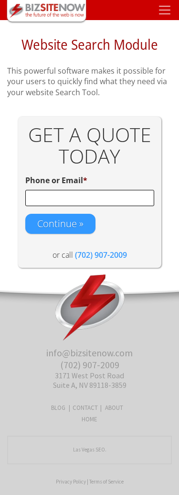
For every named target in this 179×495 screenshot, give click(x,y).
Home (89, 419)
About (114, 408)
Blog (58, 408)
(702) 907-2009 (89, 365)
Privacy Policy (71, 481)
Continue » (60, 223)
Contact (85, 408)
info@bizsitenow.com (89, 353)
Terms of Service (106, 481)
